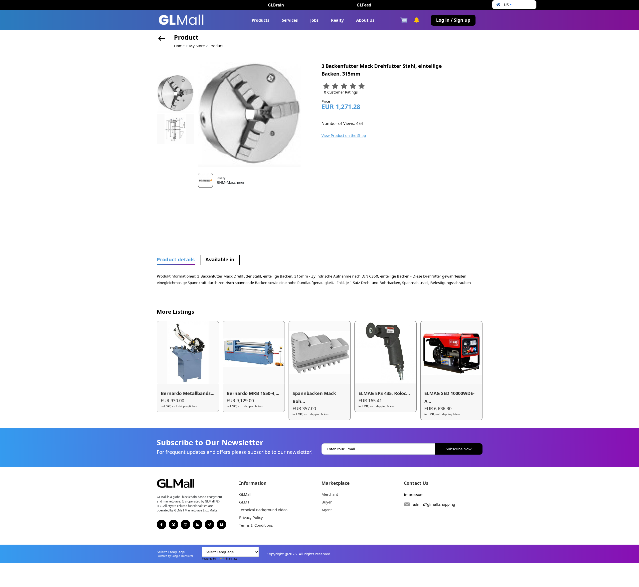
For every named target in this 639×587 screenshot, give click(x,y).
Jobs (314, 20)
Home (179, 45)
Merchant (329, 494)
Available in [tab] (219, 259)
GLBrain (276, 5)
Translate (231, 558)
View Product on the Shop (343, 135)
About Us (365, 20)
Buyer (326, 501)
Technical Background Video (263, 509)
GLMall (245, 494)
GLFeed (364, 5)
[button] (503, 4)
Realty (337, 20)
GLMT (244, 501)
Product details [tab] (176, 259)
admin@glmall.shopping (434, 504)
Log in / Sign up (453, 20)
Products (260, 20)
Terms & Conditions (256, 525)
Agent (326, 509)
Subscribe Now (459, 448)
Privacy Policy (251, 517)
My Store (197, 45)
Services (290, 20)
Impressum (414, 494)
